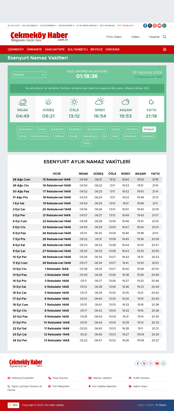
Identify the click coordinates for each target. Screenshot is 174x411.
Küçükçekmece (40, 136)
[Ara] (164, 37)
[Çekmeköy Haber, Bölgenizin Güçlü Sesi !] (39, 36)
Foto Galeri (114, 36)
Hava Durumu (60, 378)
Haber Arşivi (140, 386)
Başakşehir (57, 129)
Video (135, 36)
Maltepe (59, 136)
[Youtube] (157, 363)
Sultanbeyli (130, 136)
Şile (105, 136)
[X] (144, 363)
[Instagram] (150, 363)
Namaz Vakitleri (102, 378)
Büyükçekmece (97, 129)
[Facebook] (138, 363)
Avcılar (41, 129)
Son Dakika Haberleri (104, 386)
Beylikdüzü (75, 129)
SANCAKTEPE (55, 49)
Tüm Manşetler (60, 386)
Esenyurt (149, 129)
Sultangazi (148, 136)
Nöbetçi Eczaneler (23, 378)
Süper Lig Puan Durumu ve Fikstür (25, 388)
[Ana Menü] (164, 49)
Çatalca (115, 129)
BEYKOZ (97, 49)
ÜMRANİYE (34, 49)
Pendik (74, 136)
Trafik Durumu (141, 378)
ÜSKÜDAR (112, 49)
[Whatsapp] (163, 363)
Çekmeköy (132, 129)
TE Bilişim (160, 405)
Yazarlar (154, 36)
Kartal (22, 136)
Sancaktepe (90, 136)
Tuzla (86, 143)
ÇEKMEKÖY (16, 49)
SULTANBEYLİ (78, 49)
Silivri (115, 136)
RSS (15, 405)
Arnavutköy (25, 129)
